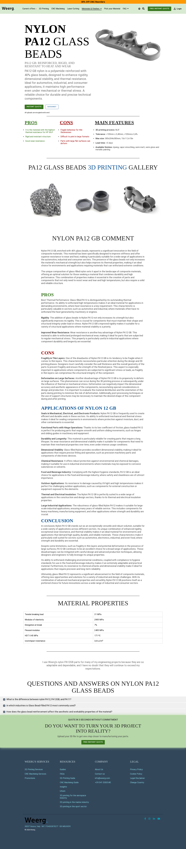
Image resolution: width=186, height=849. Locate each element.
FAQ (125, 8)
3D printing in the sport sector (73, 806)
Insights (63, 787)
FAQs (62, 774)
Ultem (62, 791)
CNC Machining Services (35, 774)
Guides (63, 769)
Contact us (100, 774)
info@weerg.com (102, 778)
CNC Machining (58, 8)
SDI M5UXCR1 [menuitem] (65, 826)
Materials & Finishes (91, 8)
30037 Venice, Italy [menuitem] (32, 826)
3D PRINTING (107, 167)
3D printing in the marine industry (74, 802)
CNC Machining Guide (69, 782)
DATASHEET (51, 106)
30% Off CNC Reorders (93, 2)
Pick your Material (112, 8)
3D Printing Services (34, 769)
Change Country (137, 782)
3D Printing (44, 8)
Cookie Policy (136, 774)
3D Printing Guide (67, 778)
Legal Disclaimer (137, 778)
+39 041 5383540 (103, 782)
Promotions (30, 778)
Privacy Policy (136, 769)
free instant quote (93, 742)
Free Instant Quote (159, 8)
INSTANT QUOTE (34, 107)
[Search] (143, 9)
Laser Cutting (73, 8)
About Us (99, 769)
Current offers (28, 8)
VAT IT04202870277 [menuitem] (50, 826)
